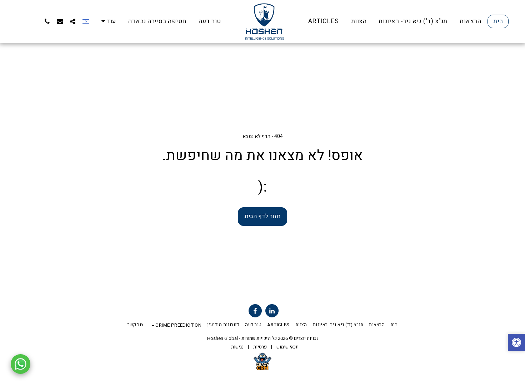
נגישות (237, 347)
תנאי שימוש (287, 347)
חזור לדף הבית (262, 216)
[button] (73, 21)
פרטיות (260, 347)
